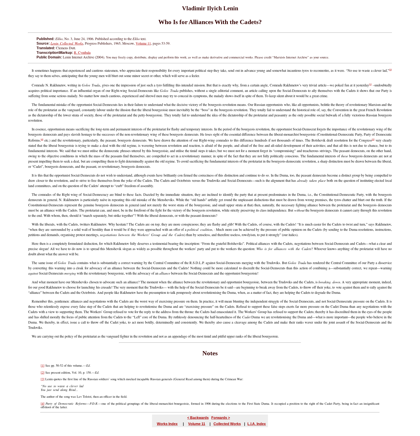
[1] (370, 84)
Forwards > (220, 418)
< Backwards (198, 418)
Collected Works (227, 424)
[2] (373, 139)
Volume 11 (143, 43)
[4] (42, 139)
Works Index (167, 424)
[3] (390, 69)
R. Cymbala (82, 52)
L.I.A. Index (256, 424)
